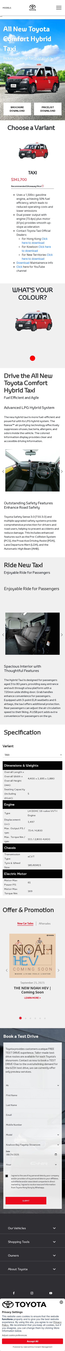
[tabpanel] (32, 974)
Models (7, 7)
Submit (26, 1200)
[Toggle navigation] (59, 8)
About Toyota (18, 1269)
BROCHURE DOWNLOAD (17, 109)
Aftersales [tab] (44, 923)
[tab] (32, 358)
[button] (20, 1018)
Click (19, 267)
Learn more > (32, 997)
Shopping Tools (19, 1242)
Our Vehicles (17, 1228)
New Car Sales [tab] (25, 923)
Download (23, 263)
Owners (13, 1255)
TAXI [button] (7, 754)
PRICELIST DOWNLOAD (47, 109)
